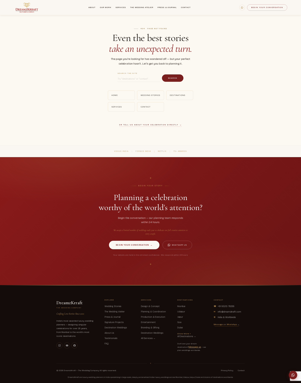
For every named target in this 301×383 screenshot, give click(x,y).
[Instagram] (59, 345)
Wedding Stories (150, 95)
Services (121, 7)
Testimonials (111, 338)
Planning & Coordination (153, 311)
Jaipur (180, 317)
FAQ (107, 343)
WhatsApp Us (179, 245)
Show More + (184, 334)
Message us (194, 347)
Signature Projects (114, 322)
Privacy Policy (227, 370)
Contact (186, 7)
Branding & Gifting (150, 327)
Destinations (177, 95)
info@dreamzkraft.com (227, 311)
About (92, 7)
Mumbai (181, 306)
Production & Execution (153, 317)
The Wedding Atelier (141, 7)
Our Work (105, 7)
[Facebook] (74, 345)
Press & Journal (167, 7)
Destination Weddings (116, 327)
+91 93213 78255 (224, 306)
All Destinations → (186, 336)
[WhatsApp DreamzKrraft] (242, 7)
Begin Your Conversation (267, 7)
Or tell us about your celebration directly (150, 125)
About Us (109, 333)
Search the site (127, 73)
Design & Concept (150, 306)
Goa (179, 322)
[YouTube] (67, 345)
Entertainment (148, 322)
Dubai (180, 327)
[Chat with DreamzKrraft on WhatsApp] (293, 375)
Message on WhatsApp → (227, 324)
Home (114, 95)
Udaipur (181, 311)
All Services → (148, 338)
